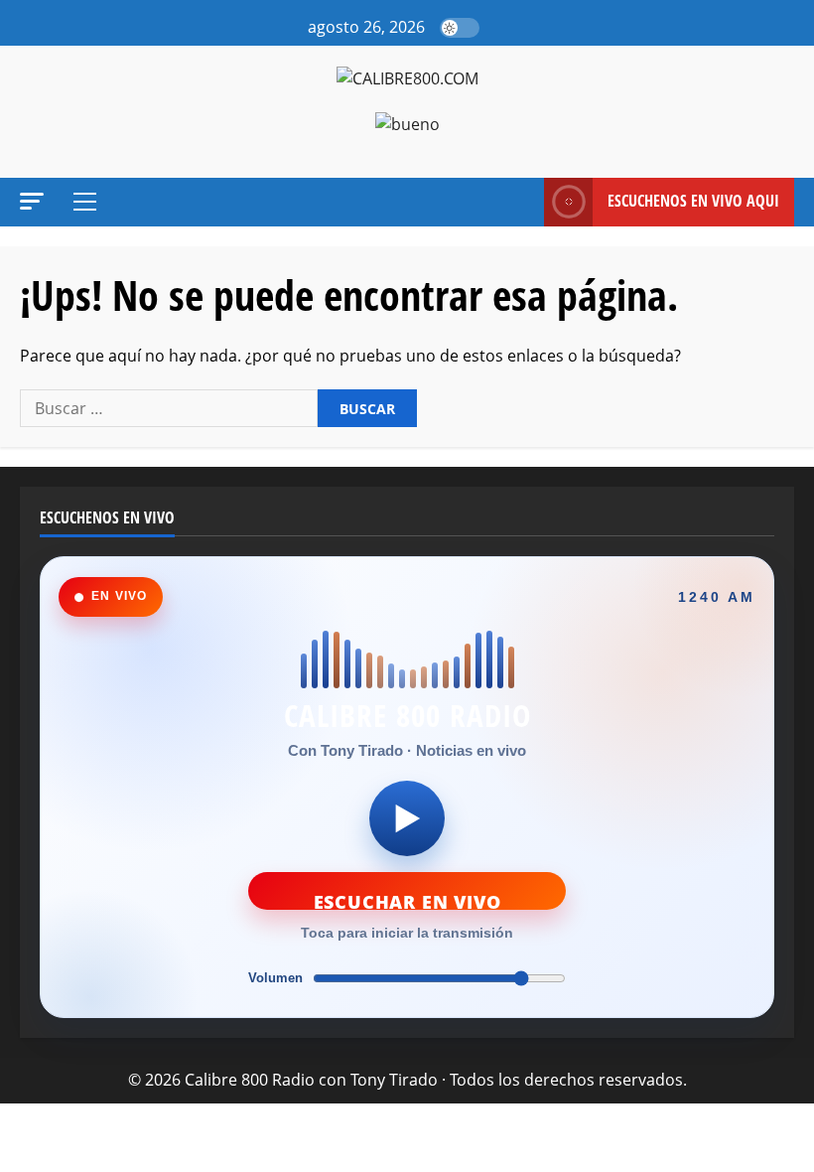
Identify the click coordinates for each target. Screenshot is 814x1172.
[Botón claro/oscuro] (459, 28)
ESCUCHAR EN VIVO (407, 900)
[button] (500, 28)
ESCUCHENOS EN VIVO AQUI (693, 201)
